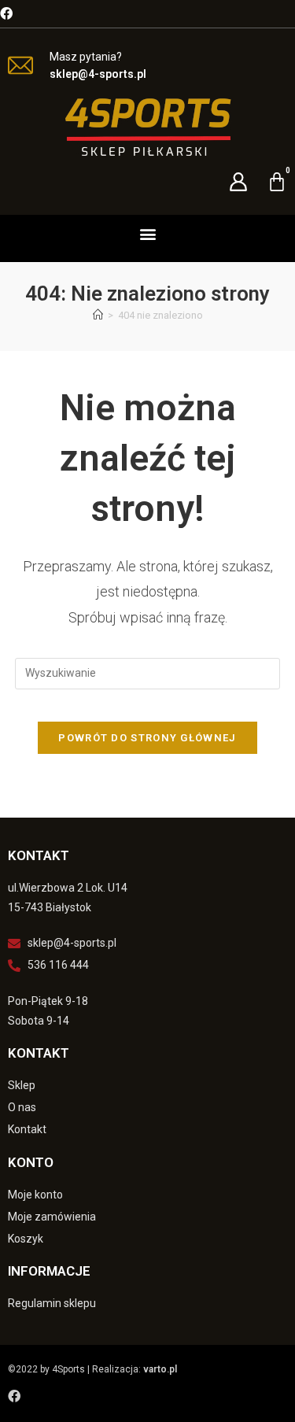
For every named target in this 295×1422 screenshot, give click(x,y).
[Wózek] (277, 182)
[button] (147, 233)
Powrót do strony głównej (147, 738)
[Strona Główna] (98, 315)
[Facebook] (6, 13)
